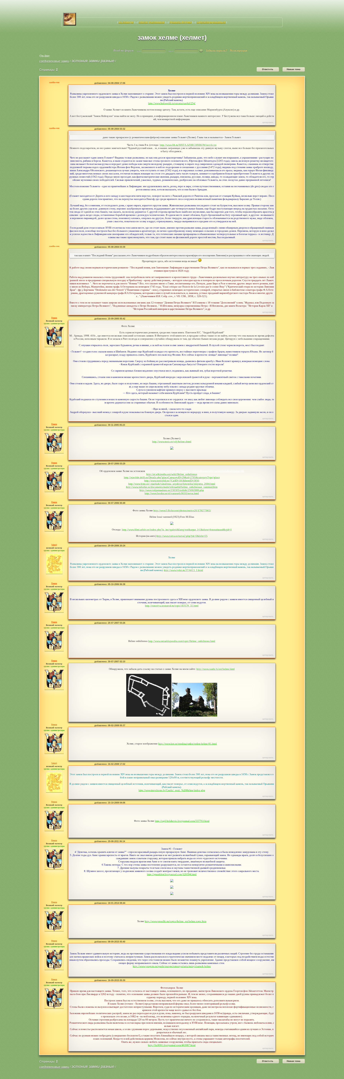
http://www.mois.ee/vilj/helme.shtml (171, 441)
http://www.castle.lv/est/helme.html (215, 668)
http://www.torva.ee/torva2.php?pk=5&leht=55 (182, 535)
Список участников (151, 22)
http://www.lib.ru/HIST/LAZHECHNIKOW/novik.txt (188, 144)
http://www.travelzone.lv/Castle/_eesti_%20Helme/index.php (172, 790)
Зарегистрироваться (211, 22)
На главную (126, 22)
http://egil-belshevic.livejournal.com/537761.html (182, 820)
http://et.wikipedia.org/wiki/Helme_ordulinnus (171, 474)
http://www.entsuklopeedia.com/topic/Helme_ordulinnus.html (181, 641)
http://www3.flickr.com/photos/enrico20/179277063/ (182, 510)
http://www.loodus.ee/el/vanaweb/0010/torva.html (172, 493)
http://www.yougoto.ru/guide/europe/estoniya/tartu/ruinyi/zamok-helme (172, 966)
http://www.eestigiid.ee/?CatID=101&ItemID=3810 (171, 480)
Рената (54, 318)
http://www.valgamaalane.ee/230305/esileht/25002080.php (172, 490)
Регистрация (238, 50)
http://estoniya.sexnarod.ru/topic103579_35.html (171, 605)
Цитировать (267, 122)
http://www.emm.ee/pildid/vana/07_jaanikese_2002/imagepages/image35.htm (178, 326)
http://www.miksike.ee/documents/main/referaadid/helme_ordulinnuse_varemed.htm (171, 486)
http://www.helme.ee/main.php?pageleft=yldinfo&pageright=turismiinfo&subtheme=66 (195, 471)
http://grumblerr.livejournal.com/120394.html (171, 874)
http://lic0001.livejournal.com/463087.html (171, 1045)
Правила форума (181, 22)
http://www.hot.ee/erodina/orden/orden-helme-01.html (187, 743)
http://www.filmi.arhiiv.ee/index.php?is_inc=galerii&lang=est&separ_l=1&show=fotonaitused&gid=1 (177, 529)
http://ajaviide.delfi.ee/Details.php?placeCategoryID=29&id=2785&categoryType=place (172, 477)
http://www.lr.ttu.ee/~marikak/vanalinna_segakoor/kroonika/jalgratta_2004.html (171, 483)
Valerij (54, 545)
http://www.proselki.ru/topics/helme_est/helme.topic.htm (175, 921)
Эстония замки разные (92, 61)
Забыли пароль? (216, 50)
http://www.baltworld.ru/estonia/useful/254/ (171, 103)
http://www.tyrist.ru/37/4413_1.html (183, 570)
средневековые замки (54, 61)
